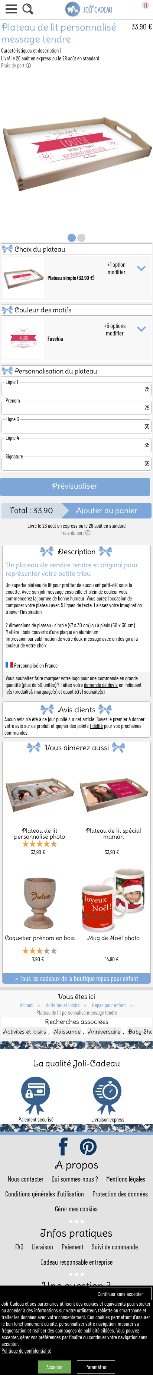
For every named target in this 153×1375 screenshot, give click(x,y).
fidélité (96, 725)
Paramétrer (96, 1366)
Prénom (13, 400)
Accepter (54, 1366)
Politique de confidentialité (26, 1350)
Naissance (67, 1031)
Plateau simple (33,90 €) (71, 277)
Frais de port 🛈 (16, 65)
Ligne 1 (12, 381)
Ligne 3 (12, 419)
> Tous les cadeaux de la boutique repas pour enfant (76, 978)
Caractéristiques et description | (31, 50)
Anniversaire (104, 1031)
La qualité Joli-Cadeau (76, 1063)
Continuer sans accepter (120, 1293)
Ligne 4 (12, 437)
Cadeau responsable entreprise (76, 1262)
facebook (64, 1147)
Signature (14, 456)
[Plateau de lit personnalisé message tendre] (76, 223)
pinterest (89, 1147)
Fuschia (55, 338)
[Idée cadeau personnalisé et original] (89, 15)
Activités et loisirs (24, 1031)
